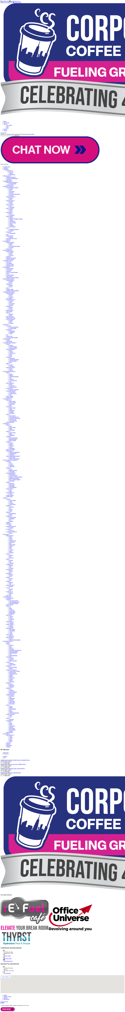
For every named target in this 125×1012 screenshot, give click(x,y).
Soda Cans (6, 534)
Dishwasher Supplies (14, 478)
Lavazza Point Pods (13, 327)
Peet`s (7, 312)
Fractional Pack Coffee (8, 291)
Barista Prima (9, 235)
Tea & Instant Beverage (9, 371)
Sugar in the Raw (13, 348)
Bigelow (11, 375)
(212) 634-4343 (7, 973)
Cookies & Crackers (11, 669)
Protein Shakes (9, 604)
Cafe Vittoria (9, 276)
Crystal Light (12, 392)
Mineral (8, 512)
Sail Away (8, 261)
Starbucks (8, 256)
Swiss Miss (11, 385)
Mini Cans (8, 595)
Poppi (10, 538)
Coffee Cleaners (10, 495)
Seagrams (8, 573)
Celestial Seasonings (14, 229)
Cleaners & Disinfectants (12, 178)
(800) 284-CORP (7, 958)
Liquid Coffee (6, 338)
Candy (10, 715)
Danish (11, 676)
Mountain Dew (12, 540)
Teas (7, 372)
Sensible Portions (13, 655)
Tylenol (11, 737)
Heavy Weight (12, 440)
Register (5, 129)
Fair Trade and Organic (14, 194)
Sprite (7, 577)
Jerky (10, 697)
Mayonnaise (12, 728)
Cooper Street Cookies (14, 671)
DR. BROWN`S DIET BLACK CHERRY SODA (18, 760)
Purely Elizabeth (13, 667)
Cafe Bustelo (12, 221)
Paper (10, 426)
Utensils (8, 436)
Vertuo (10, 333)
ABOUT (5, 998)
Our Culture (9, 125)
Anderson (11, 686)
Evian (10, 501)
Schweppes (11, 542)
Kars (10, 710)
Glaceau (11, 527)
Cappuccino (9, 388)
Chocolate (8, 656)
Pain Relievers (9, 735)
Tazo (10, 377)
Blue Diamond (12, 709)
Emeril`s (11, 217)
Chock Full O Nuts (10, 318)
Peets (7, 273)
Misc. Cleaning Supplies (14, 479)
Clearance (5, 168)
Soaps (7, 482)
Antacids (8, 742)
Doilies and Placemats (14, 458)
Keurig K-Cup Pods (8, 186)
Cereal (8, 662)
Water (4, 497)
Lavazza (8, 325)
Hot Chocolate (9, 383)
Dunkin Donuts (10, 200)
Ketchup (11, 727)
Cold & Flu (9, 170)
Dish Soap (11, 483)
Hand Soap (11, 484)
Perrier (10, 514)
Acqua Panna (12, 504)
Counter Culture (10, 275)
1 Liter (10, 632)
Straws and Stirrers (10, 449)
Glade (10, 493)
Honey (10, 724)
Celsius (11, 625)
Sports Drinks (9, 621)
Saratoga (11, 503)
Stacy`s (11, 647)
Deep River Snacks (13, 651)
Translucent (12, 410)
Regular (11, 188)
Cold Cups (9, 406)
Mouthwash (9, 745)
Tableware (6, 423)
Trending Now (6, 166)
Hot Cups (8, 400)
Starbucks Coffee (10, 196)
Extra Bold (11, 191)
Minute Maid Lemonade (14, 639)
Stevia (10, 355)
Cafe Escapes (12, 226)
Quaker (11, 668)
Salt (10, 722)
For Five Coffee (10, 264)
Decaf (10, 190)
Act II (10, 689)
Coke (7, 553)
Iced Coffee (9, 634)
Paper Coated (12, 401)
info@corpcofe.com (15, 1)
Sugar (7, 344)
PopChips (11, 649)
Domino (11, 345)
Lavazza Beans (12, 328)
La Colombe (9, 263)
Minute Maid (12, 544)
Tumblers (11, 411)
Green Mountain (10, 299)
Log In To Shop (30, 134)
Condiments (9, 720)
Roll (10, 462)
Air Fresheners (9, 492)
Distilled (8, 522)
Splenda (11, 351)
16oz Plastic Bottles (13, 600)
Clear (10, 490)
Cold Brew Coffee (7, 260)
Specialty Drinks (10, 259)
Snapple (8, 599)
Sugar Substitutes (10, 349)
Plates (7, 424)
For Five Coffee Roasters (12, 272)
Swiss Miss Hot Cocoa (11, 238)
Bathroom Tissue (13, 470)
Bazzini (11, 711)
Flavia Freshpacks (7, 250)
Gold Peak (11, 619)
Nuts (7, 705)
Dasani (10, 509)
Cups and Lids (6, 398)
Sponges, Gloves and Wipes (15, 477)
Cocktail (11, 443)
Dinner (10, 444)
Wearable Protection (11, 177)
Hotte (10, 362)
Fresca (10, 536)
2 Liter (10, 633)
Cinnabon (11, 225)
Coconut (8, 529)
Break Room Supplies (11, 182)
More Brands (9, 535)
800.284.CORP (5, 1)
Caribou (11, 220)
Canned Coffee (9, 289)
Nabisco (11, 675)
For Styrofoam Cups (14, 417)
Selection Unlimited (13, 389)
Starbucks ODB (13, 387)
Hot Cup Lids (12, 415)
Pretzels (8, 682)
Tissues (11, 173)
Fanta (10, 548)
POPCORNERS (13, 652)
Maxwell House (10, 316)
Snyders (11, 684)
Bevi (10, 520)
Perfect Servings (13, 346)
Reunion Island (10, 242)
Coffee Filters (9, 496)
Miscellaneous (9, 637)
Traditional (11, 332)
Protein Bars (12, 698)
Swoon (11, 638)
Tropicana (11, 609)
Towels (8, 461)
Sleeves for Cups (10, 422)
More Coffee (9, 216)
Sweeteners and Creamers (9, 342)
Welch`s (11, 546)
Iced (7, 234)
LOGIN (3, 133)
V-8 (10, 607)
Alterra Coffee (9, 251)
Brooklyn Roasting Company (16, 218)
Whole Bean (6, 267)
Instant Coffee (9, 397)
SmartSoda (11, 518)
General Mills (12, 664)
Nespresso (8, 329)
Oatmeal (8, 666)
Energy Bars (12, 702)
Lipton (10, 374)
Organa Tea (9, 248)
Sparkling (8, 516)
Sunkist (8, 581)
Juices (7, 606)
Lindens (11, 679)
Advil (10, 736)
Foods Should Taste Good (15, 650)
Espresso (8, 232)
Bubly (10, 551)
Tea (7, 228)
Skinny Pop (12, 693)
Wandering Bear (10, 265)
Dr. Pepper (9, 569)
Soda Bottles (9, 628)
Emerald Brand (12, 183)
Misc (10, 405)
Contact (5, 130)
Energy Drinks (9, 624)
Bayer (10, 739)
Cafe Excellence (10, 319)
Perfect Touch (12, 402)
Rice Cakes (11, 703)
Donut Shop (9, 212)
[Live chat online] (8, 1009)
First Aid (8, 744)
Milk (7, 363)
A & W (11, 539)
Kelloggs (11, 663)
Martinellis (11, 613)
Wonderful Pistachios (14, 712)
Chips (7, 643)
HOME (5, 995)
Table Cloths (12, 457)
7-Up (7, 587)
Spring (8, 499)
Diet (10, 556)
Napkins (8, 441)
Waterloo (11, 552)
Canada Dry (9, 564)
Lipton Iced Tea (12, 393)
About (5, 124)
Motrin (10, 740)
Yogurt (7, 642)
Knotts (10, 680)
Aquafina (11, 507)
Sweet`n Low (12, 353)
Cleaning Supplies (10, 473)
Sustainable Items (7, 181)
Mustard (11, 731)
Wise (10, 646)
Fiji (10, 508)
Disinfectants (12, 174)
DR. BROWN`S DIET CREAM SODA (15, 768)
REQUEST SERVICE (7, 2)
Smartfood (11, 690)
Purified (8, 505)
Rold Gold (11, 685)
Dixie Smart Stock (13, 437)
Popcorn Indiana (13, 692)
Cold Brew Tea (9, 598)
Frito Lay (11, 645)
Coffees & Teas (9, 185)
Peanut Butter (12, 729)
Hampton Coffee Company (12, 277)
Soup (7, 718)
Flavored (11, 192)
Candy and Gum (10, 714)
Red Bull (11, 626)
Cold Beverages (7, 596)
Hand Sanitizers (12, 487)
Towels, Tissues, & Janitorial (10, 460)
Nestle (10, 384)
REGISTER (6, 999)
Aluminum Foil (12, 453)
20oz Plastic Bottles (13, 603)
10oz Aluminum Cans (14, 602)
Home (4, 121)
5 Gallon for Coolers (11, 531)
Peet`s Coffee (9, 208)
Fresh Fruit (11, 696)
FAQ (7, 126)
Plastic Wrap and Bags (14, 452)
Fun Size (11, 659)
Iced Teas (8, 615)
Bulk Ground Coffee (8, 278)
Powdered (11, 366)
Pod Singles (6, 241)
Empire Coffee (9, 310)
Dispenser (11, 445)
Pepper (10, 723)
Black (10, 491)
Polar (10, 547)
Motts (10, 608)
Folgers (11, 224)
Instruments (9, 179)
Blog (7, 127)
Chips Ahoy (12, 677)
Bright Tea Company (11, 258)
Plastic (10, 409)
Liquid (10, 364)
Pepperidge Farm (13, 673)
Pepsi (7, 559)
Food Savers (9, 450)
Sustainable (11, 404)
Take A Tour (6, 122)
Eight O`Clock (12, 222)
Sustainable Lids (13, 420)
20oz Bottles (12, 630)
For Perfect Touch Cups (14, 418)
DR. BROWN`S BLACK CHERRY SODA (15, 764)
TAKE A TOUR (7, 996)
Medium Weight (13, 439)
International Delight (14, 359)
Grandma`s (11, 681)
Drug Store (6, 733)
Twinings (11, 230)
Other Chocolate (13, 660)
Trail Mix (11, 699)
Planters (11, 707)
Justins (10, 706)
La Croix (11, 550)
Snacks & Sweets (7, 641)
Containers (11, 454)
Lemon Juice (12, 725)
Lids (7, 414)
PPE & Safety (6, 175)
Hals (10, 543)
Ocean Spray (12, 611)
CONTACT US (4, 1001)
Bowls (8, 431)
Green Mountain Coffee (12, 187)
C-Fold (11, 464)
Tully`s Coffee (9, 204)
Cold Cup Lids (12, 419)
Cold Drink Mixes (10, 391)
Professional (12, 331)
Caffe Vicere (9, 336)
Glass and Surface (13, 475)
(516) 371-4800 (7, 956)
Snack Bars (11, 701)
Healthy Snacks (10, 694)
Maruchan (11, 719)
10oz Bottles (12, 629)
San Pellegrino (12, 513)
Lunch (10, 447)
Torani (10, 368)
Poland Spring (12, 500)
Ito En (10, 620)
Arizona (11, 616)
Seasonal (5, 169)
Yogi (10, 381)
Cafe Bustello (12, 233)
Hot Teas (11, 172)
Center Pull (11, 466)
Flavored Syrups (10, 367)
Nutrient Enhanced (10, 526)
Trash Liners (9, 488)
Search (17, 135)
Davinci (11, 370)
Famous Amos (12, 672)
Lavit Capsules (9, 396)
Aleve (10, 741)
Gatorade (11, 623)
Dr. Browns (9, 591)
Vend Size (11, 658)
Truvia (10, 354)
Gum (10, 716)
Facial (10, 469)
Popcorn (8, 688)
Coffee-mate (12, 358)
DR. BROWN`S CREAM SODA (13, 772)
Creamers (8, 357)
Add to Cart (7, 762)
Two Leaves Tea (13, 380)
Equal (10, 350)
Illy (7, 334)
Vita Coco (11, 530)
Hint (10, 525)
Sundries (8, 746)
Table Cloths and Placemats (12, 456)
